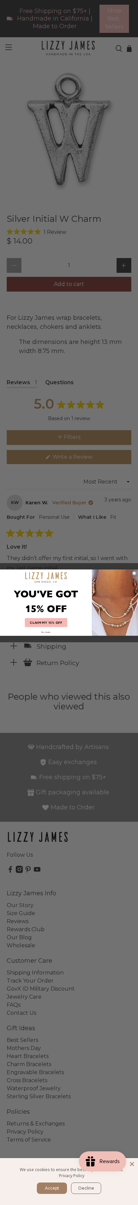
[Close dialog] (134, 573)
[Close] (132, 1164)
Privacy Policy (71, 1175)
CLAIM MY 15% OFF (46, 622)
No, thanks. (46, 631)
